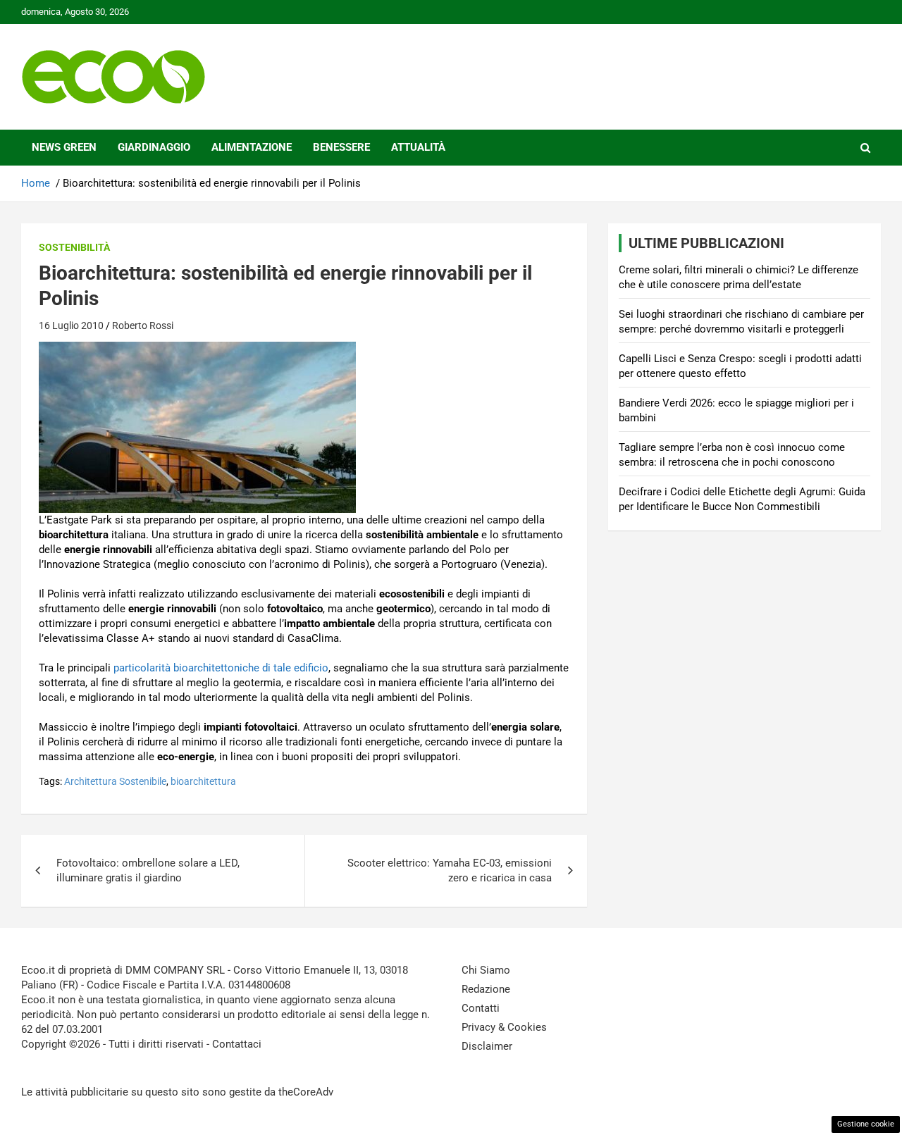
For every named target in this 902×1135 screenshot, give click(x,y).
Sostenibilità (74, 247)
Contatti (481, 1008)
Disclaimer (487, 1046)
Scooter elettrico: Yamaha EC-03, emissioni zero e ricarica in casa (449, 870)
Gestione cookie (865, 1124)
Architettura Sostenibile (115, 781)
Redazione (486, 989)
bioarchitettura (203, 781)
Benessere (341, 147)
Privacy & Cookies (504, 1027)
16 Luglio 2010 (71, 325)
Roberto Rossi (142, 325)
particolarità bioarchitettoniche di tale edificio (220, 668)
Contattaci (236, 1044)
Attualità (418, 147)
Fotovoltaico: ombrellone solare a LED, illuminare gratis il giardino (148, 870)
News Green (64, 147)
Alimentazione (251, 147)
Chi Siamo (486, 970)
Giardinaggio (154, 147)
